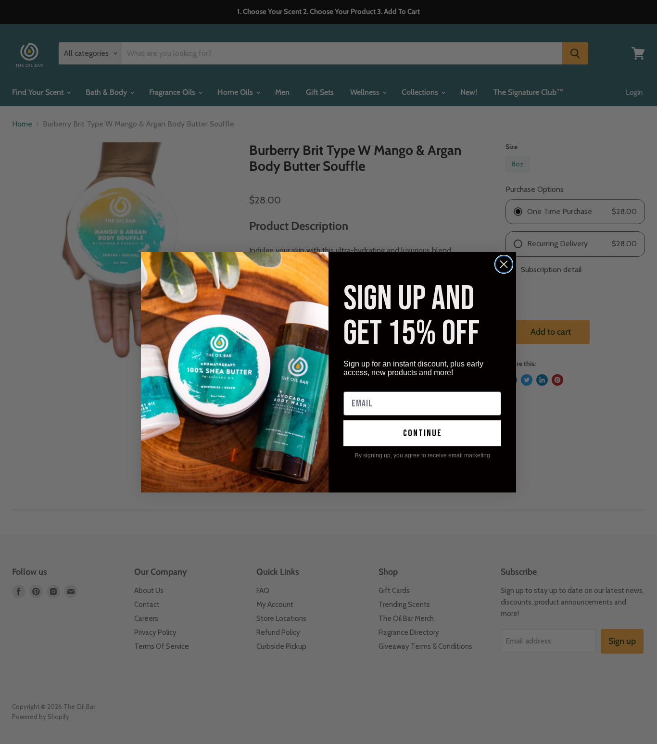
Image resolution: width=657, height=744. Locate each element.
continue (422, 433)
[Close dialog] (503, 264)
